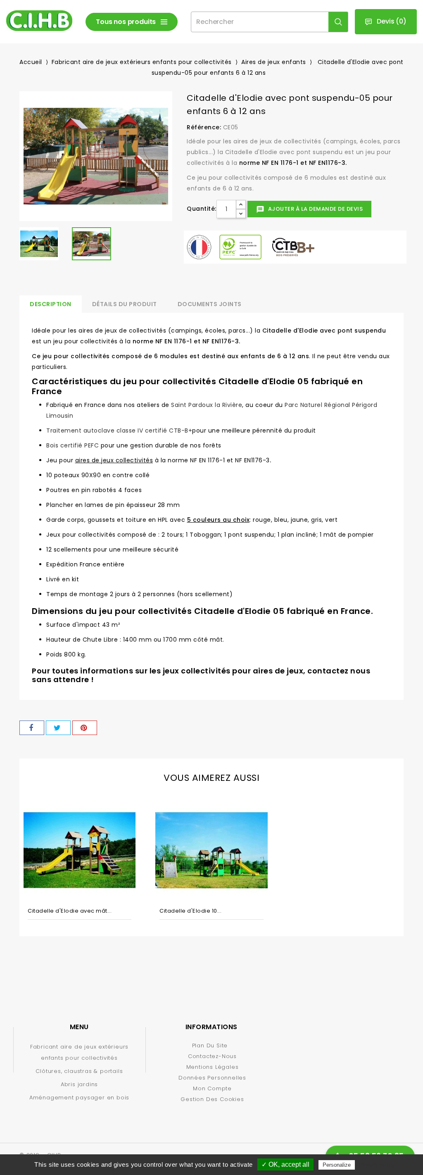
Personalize (337, 1165)
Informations (211, 1027)
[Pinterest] (85, 728)
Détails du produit (124, 304)
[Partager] (32, 728)
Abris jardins (79, 1084)
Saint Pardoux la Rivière (206, 405)
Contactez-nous (212, 1056)
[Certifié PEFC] (240, 247)
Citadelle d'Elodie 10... (190, 911)
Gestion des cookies (212, 1099)
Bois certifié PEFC (72, 445)
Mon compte (212, 1088)
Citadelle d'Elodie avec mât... (70, 911)
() (391, 21)
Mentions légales (212, 1067)
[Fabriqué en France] (199, 247)
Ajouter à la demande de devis (309, 209)
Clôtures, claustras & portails (79, 1071)
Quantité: (201, 209)
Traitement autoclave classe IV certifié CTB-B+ (119, 430)
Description (50, 304)
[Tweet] (58, 728)
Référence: (204, 127)
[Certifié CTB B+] (293, 247)
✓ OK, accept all (285, 1164)
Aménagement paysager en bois (79, 1097)
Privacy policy (376, 1164)
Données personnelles (212, 1078)
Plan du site (210, 1045)
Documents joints (210, 304)
